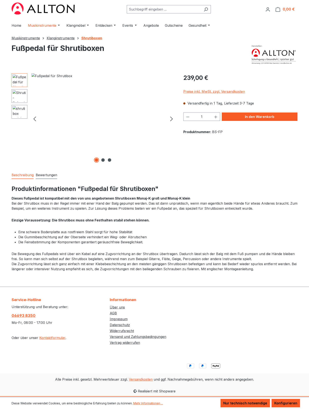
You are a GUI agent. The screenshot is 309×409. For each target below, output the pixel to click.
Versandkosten (141, 379)
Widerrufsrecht (122, 331)
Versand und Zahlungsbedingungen (138, 337)
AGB (113, 313)
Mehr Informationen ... (148, 403)
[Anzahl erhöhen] (215, 117)
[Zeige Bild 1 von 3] (96, 160)
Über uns (117, 307)
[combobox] (164, 9)
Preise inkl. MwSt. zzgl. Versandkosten (214, 91)
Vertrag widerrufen (125, 342)
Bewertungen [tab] (46, 175)
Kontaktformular (52, 338)
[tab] (23, 175)
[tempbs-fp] (103, 118)
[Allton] (273, 54)
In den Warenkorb (259, 117)
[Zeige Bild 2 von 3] (103, 160)
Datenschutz (120, 325)
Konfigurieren (285, 403)
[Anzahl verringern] (187, 117)
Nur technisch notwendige (245, 403)
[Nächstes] (171, 118)
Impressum (119, 319)
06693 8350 (24, 315)
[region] (93, 118)
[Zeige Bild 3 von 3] (109, 160)
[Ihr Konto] (268, 9)
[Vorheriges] (35, 118)
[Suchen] (206, 9)
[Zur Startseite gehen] (43, 9)
